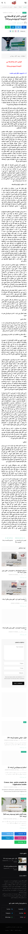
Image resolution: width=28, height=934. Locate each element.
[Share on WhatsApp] (7, 27)
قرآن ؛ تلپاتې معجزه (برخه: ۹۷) (16, 738)
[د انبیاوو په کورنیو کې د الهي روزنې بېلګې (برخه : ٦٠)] (14, 616)
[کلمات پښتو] (14, 2)
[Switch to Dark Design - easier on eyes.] (5, 2)
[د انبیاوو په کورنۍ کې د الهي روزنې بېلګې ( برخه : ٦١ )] (14, 587)
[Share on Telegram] (13, 27)
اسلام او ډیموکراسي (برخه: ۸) (17, 767)
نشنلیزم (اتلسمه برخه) (7, 540)
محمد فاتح (19, 22)
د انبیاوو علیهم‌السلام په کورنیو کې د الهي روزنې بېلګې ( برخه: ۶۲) (14, 571)
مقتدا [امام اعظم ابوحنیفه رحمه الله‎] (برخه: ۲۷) (14, 815)
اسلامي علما (23, 798)
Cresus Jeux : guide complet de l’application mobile (15, 783)
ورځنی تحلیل (18, 930)
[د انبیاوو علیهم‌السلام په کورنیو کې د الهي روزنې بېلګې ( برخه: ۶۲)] (14, 559)
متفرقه (24, 12)
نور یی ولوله (23, 577)
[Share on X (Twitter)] (18, 27)
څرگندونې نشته (11, 22)
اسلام (25, 722)
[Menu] (25, 2)
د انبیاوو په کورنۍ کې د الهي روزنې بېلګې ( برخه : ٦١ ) (14, 600)
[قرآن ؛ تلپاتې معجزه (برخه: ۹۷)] (14, 728)
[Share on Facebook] (24, 27)
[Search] (2, 2)
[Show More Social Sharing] (3, 27)
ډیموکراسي (24, 751)
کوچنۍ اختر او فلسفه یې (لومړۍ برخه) (20, 541)
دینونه (7, 930)
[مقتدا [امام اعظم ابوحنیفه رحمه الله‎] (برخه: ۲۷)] (14, 804)
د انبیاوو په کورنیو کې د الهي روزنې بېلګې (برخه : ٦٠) (14, 629)
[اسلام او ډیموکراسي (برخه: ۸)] (14, 758)
